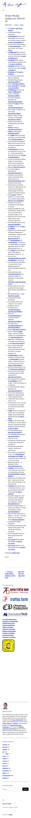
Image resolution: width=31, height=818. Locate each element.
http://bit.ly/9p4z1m (16, 337)
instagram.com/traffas (9, 637)
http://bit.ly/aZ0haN (17, 520)
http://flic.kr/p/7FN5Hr (14, 321)
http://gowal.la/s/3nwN (14, 102)
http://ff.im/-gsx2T (19, 167)
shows (4, 766)
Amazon (9, 723)
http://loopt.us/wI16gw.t (15, 108)
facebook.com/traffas (8, 629)
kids (7, 753)
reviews (4, 761)
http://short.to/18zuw (14, 377)
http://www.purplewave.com (16, 181)
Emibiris (11, 60)
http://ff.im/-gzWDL (13, 327)
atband (13, 250)
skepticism (5, 768)
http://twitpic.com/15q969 (15, 456)
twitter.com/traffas (7, 627)
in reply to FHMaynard (16, 91)
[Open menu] (3, 10)
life (3, 752)
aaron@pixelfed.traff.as (9, 619)
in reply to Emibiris (15, 64)
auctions (4, 744)
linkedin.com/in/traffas (9, 631)
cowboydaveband (14, 274)
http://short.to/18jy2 (14, 119)
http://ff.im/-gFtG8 (13, 436)
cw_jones (12, 539)
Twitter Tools (16, 553)
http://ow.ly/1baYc (13, 238)
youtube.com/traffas (8, 633)
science (4, 763)
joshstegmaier (13, 149)
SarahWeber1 (13, 36)
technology (5, 770)
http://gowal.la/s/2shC (14, 173)
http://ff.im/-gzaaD (13, 296)
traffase (11, 486)
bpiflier (11, 468)
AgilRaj (11, 226)
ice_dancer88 (13, 86)
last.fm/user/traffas (8, 635)
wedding (4, 778)
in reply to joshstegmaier (17, 156)
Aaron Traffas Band (17, 720)
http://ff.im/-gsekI (13, 133)
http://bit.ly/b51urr (13, 504)
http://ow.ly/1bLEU (17, 343)
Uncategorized (6, 775)
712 (17, 496)
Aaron (16, 25)
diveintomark (13, 242)
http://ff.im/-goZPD (17, 84)
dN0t (12, 135)
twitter (22, 25)
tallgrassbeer (15, 359)
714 (17, 506)
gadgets (4, 749)
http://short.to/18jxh (14, 113)
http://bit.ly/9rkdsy (13, 512)
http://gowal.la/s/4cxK (14, 466)
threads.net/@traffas (8, 625)
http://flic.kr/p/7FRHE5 (14, 312)
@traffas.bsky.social (8, 623)
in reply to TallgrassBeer (16, 364)
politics (4, 758)
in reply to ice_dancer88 (16, 87)
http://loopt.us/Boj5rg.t (17, 369)
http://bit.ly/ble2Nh (13, 474)
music (4, 756)
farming (4, 747)
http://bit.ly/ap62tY (17, 139)
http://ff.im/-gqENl (13, 96)
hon (10, 50)
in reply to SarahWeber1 (15, 42)
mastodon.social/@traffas (10, 621)
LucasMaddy (13, 381)
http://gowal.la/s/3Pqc (14, 391)
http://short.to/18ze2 (19, 329)
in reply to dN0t (12, 428)
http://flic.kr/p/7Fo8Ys (14, 129)
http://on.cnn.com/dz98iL (15, 201)
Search (25, 789)
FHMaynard (12, 52)
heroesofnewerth (16, 46)
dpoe (17, 104)
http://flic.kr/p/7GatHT (14, 432)
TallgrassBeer (13, 355)
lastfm (20, 331)
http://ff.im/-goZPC (13, 82)
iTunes (4, 723)
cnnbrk (13, 195)
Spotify (16, 723)
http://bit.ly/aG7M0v (14, 224)
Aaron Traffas (6, 804)
